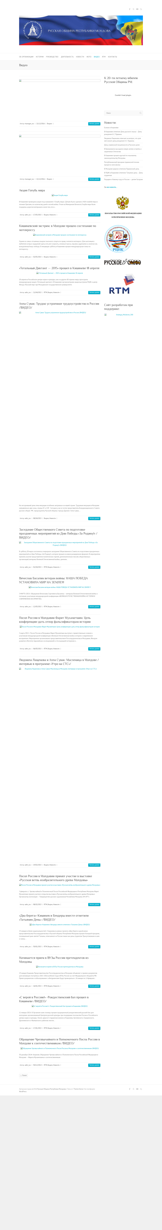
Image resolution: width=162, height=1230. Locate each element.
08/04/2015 (37, 518)
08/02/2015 (37, 904)
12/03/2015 (37, 606)
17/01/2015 (37, 1028)
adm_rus (28, 215)
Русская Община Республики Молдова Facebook (129, 9)
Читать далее (94, 124)
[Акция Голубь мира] (59, 195)
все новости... (112, 187)
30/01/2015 (37, 946)
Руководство (52, 57)
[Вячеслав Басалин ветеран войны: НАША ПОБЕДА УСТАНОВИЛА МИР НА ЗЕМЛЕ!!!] (59, 587)
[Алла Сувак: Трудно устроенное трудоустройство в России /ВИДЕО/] (59, 405)
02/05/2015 (37, 257)
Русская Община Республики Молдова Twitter (133, 9)
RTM (104, 57)
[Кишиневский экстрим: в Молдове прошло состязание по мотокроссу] (59, 235)
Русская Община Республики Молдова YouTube (137, 9)
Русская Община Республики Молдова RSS (141, 9)
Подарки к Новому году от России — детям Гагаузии (123, 179)
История (40, 57)
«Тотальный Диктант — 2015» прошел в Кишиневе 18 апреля (59, 268)
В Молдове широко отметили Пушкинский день (121, 169)
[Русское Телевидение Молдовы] (123, 284)
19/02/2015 (37, 865)
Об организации (26, 57)
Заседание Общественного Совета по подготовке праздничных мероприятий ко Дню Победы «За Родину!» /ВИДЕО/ (58, 533)
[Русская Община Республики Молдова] (81, 31)
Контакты (112, 57)
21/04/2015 (37, 292)
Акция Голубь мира (32, 190)
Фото (89, 57)
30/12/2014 (37, 1065)
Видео (97, 57)
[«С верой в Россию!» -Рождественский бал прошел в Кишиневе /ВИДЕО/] (59, 1006)
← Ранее (23, 1075)
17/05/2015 (37, 215)
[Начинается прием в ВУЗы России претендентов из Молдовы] (59, 967)
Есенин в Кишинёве (111, 128)
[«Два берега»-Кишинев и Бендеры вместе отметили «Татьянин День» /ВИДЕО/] (59, 924)
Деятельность (67, 57)
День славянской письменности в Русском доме (122, 145)
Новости (80, 57)
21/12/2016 (40, 124)
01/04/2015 (37, 567)
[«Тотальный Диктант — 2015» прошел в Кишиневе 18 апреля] (59, 273)
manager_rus (29, 124)
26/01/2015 (37, 986)
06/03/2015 (37, 649)
